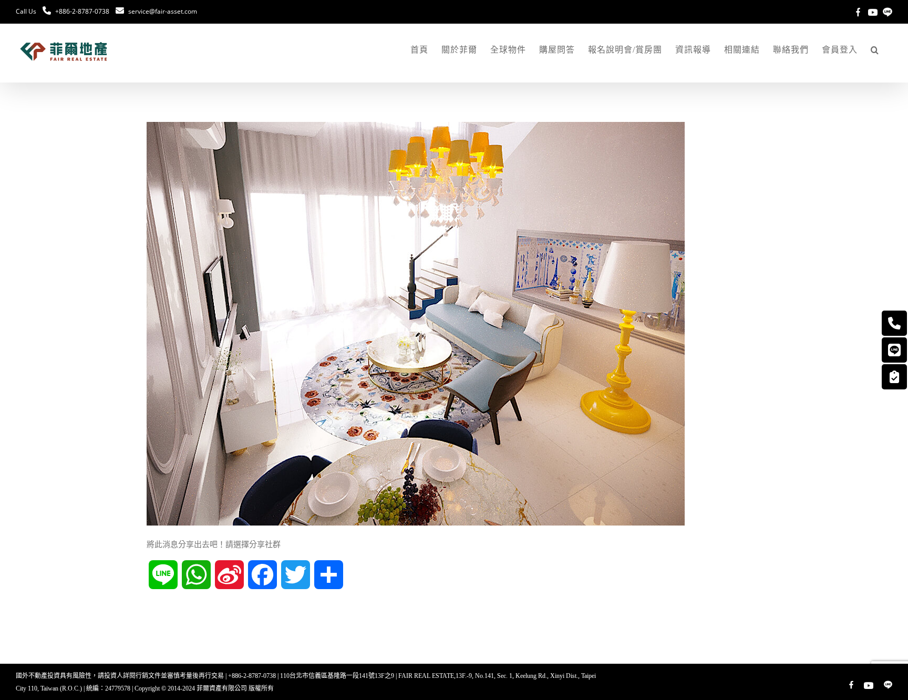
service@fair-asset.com (162, 11)
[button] (875, 50)
